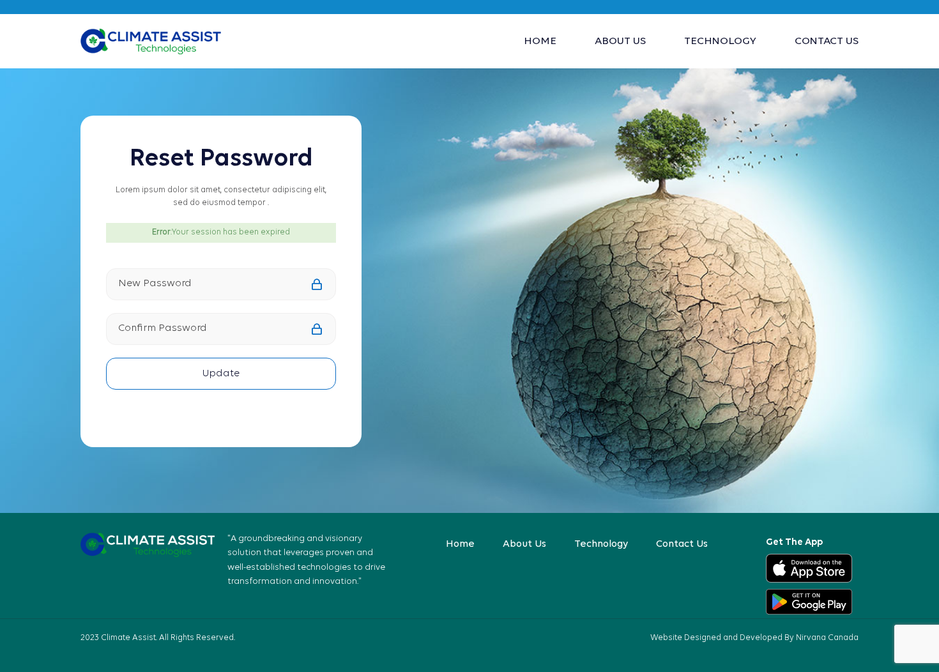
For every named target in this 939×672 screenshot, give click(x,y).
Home (540, 41)
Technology (720, 41)
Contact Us (827, 41)
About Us (620, 41)
